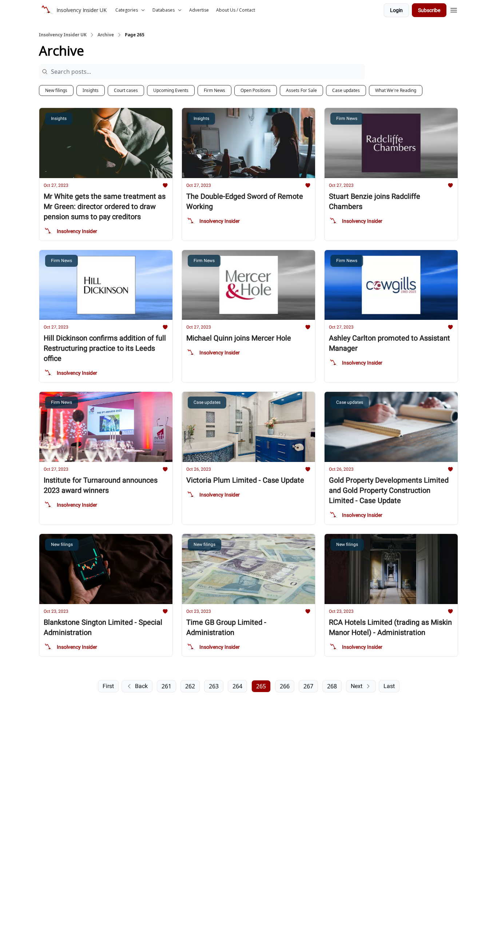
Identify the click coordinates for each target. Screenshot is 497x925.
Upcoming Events (170, 90)
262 (190, 686)
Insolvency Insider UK (63, 35)
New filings (56, 90)
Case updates (346, 90)
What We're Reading (395, 90)
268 (332, 686)
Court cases (126, 90)
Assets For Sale (301, 90)
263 (214, 686)
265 (261, 686)
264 (237, 686)
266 (285, 686)
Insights (91, 90)
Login (396, 10)
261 (166, 686)
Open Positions (255, 90)
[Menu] (453, 9)
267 (308, 686)
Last (389, 686)
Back (141, 686)
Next (356, 686)
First (108, 686)
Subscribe (429, 10)
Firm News (214, 90)
